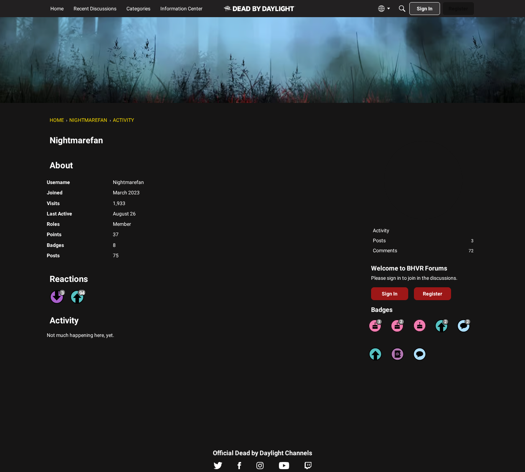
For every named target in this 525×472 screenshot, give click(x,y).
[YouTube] (284, 467)
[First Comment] (419, 354)
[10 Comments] (464, 325)
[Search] (402, 8)
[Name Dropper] (397, 354)
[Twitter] (218, 467)
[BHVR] (259, 9)
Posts (423, 240)
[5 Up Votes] (375, 354)
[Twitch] (308, 467)
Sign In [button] (390, 294)
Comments (423, 250)
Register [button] (432, 294)
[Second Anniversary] (397, 325)
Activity (381, 230)
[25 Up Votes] (442, 325)
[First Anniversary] (419, 325)
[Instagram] (260, 467)
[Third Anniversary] (375, 325)
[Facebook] (239, 467)
